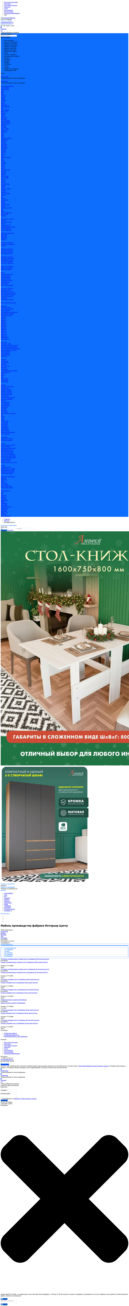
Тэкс (2, 492)
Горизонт (4, 495)
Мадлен (3, 143)
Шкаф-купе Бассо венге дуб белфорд (13, 1003)
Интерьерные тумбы (7, 470)
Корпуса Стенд (6, 279)
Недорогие (4, 380)
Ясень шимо (5, 378)
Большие (4, 408)
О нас (6, 8)
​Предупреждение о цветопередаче (15, 1036)
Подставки (4, 484)
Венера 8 (3, 334)
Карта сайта (5, 1064)
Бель (2, 92)
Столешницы (5, 282)
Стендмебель (5, 434)
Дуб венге (4, 938)
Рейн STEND (5, 176)
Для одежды (5, 366)
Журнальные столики (8, 227)
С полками (4, 423)
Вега (2, 108)
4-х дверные (5, 404)
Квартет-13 (4, 130)
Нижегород (4, 500)
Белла (3, 103)
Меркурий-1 (5, 337)
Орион (3, 168)
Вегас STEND (5, 110)
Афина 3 (3, 321)
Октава (3, 162)
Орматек (4, 498)
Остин (3, 166)
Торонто (4, 192)
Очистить (10, 530)
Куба (2, 133)
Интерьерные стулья (7, 295)
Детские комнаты (7, 250)
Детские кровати (6, 253)
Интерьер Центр (6, 506)
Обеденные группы (7, 260)
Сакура (3, 181)
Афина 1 (3, 318)
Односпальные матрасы (9, 347)
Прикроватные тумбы (8, 468)
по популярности (6, 944)
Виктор (3, 113)
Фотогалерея (8, 11)
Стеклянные (5, 429)
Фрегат (3, 203)
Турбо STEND (5, 193)
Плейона (3, 173)
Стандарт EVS (5, 355)
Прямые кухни (5, 276)
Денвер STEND (5, 122)
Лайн (2, 135)
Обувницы (4, 238)
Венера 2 (3, 326)
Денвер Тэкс (5, 124)
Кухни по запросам (7, 285)
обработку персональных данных (25, 1098)
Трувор (3, 195)
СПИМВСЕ (4, 503)
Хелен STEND (5, 204)
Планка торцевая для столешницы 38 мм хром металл (19, 982)
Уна (2, 197)
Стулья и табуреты (7, 263)
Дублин (3, 125)
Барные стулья (6, 290)
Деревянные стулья (7, 291)
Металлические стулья (8, 293)
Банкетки (4, 479)
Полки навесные (6, 230)
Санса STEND (5, 184)
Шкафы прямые (6, 389)
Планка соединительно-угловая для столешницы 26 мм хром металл (24, 972)
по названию (8, 954)
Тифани (3, 190)
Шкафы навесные (6, 399)
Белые (3, 374)
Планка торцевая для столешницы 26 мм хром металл (19, 1023)
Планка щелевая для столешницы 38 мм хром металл (19, 1013)
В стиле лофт (5, 405)
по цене (6, 951)
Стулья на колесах (7, 296)
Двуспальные (5, 310)
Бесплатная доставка (8, 413)
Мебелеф (4, 511)
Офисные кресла (6, 269)
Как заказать (8, 10)
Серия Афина (5, 353)
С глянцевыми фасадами (9, 370)
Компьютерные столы (8, 448)
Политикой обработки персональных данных (93, 1066)
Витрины (4, 367)
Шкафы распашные (7, 386)
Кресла (3, 223)
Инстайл (3, 127)
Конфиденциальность (11, 1035)
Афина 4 (3, 323)
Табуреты (4, 298)
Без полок (4, 424)
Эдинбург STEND (6, 208)
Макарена (4, 144)
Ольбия (3, 163)
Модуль (3, 514)
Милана (3, 149)
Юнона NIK (4, 214)
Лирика (3, 141)
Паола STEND (5, 170)
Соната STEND (5, 189)
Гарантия (7, 7)
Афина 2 (3, 320)
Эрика (3, 211)
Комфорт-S (4, 508)
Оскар (3, 165)
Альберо (3, 100)
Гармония (4, 117)
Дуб (2, 415)
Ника (2, 159)
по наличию (8, 956)
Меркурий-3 (5, 339)
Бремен (3, 497)
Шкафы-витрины (6, 393)
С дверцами (5, 362)
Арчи (2, 91)
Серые (3, 419)
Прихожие (4, 234)
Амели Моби (5, 89)
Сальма (3, 182)
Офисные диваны (6, 268)
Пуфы (2, 481)
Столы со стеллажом (8, 454)
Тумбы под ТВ (5, 225)
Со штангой (5, 421)
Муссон (3, 152)
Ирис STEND (5, 129)
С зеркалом (4, 381)
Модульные (5, 396)
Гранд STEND (5, 121)
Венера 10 (4, 336)
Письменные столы (7, 451)
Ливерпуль (4, 140)
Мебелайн (4, 510)
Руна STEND (5, 178)
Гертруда (4, 119)
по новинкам (8, 949)
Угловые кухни (5, 277)
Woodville (4, 505)
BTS (2, 494)
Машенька (4, 148)
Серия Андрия (5, 351)
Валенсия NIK (5, 106)
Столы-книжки (5, 228)
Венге (2, 375)
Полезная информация (12, 13)
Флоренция (4, 200)
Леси (2, 136)
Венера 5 (3, 331)
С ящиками (4, 361)
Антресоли (4, 411)
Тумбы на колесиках (7, 472)
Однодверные (5, 402)
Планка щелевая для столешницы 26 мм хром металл (19, 993)
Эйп (2, 209)
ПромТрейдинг (6, 516)
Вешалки (4, 236)
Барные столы (5, 461)
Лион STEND (5, 87)
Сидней (3, 185)
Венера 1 (3, 325)
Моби (2, 502)
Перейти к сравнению (8, 887)
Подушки (4, 483)
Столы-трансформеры (8, 457)
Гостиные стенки (6, 222)
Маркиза (3, 146)
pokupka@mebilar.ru (7, 22)
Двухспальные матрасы (9, 350)
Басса (3, 102)
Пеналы (3, 400)
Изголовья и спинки (7, 313)
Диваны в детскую (7, 252)
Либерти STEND (6, 138)
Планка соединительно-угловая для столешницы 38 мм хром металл (24, 962)
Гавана (3, 114)
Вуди (2, 94)
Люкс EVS (4, 356)
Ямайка (3, 215)
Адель (3, 97)
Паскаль (3, 171)
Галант (3, 116)
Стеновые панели (6, 280)
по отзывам (8, 952)
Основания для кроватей (9, 312)
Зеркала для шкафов (8, 432)
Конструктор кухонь (11, 2)
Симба (3, 187)
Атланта (3, 317)
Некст (3, 155)
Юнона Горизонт (6, 212)
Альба (3, 99)
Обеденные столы (7, 449)
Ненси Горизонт (6, 157)
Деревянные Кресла (7, 299)
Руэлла (3, 179)
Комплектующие (6, 315)
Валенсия (4, 105)
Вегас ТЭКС (4, 111)
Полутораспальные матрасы (10, 348)
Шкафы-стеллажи (7, 438)
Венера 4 (3, 329)
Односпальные (6, 307)
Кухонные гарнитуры (7, 258)
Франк (3, 201)
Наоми (3, 154)
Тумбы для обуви (7, 473)
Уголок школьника (7, 453)
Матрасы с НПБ (6, 344)
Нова (2, 160)
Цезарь (3, 206)
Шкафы (3, 239)
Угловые (3, 364)
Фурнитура (4, 283)
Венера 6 (3, 332)
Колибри (3, 132)
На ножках (4, 369)
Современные (5, 372)
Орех (2, 377)
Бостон (3, 95)
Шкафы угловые (6, 391)
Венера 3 (3, 328)
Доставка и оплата (10, 5)
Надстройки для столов (9, 462)
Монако (3, 151)
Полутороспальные (7, 309)
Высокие (3, 410)
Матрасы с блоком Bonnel (9, 345)
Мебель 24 (4, 513)
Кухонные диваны (7, 261)
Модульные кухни (7, 274)
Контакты (7, 4)
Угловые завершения (8, 397)
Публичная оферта (10, 1033)
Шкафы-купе (5, 388)
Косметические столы (8, 456)
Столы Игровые (6, 459)
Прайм (3, 174)
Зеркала (3, 478)
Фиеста (3, 198)
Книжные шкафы (6, 394)
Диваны (3, 220)
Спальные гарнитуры (8, 244)
